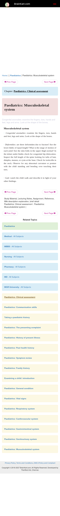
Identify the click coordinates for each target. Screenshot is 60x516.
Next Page (49, 82)
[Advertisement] (30, 40)
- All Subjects (17, 287)
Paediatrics (15, 75)
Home (4, 75)
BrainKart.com (22, 4)
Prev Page (11, 82)
